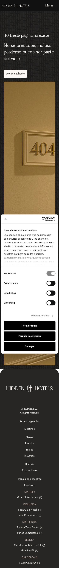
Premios (29, 443)
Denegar (29, 346)
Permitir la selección (29, 336)
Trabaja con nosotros (30, 479)
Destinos (29, 429)
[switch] (50, 283)
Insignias (29, 456)
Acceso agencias (29, 421)
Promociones (29, 470)
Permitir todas (29, 325)
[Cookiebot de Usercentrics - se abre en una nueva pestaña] (42, 219)
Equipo (29, 450)
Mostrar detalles (40, 315)
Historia (29, 464)
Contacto (29, 485)
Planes (29, 437)
